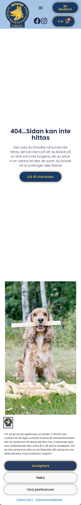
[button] (40, 8)
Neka (40, 477)
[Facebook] (37, 21)
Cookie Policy (24, 499)
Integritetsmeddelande (48, 499)
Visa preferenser (40, 489)
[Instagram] (44, 21)
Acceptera (40, 466)
